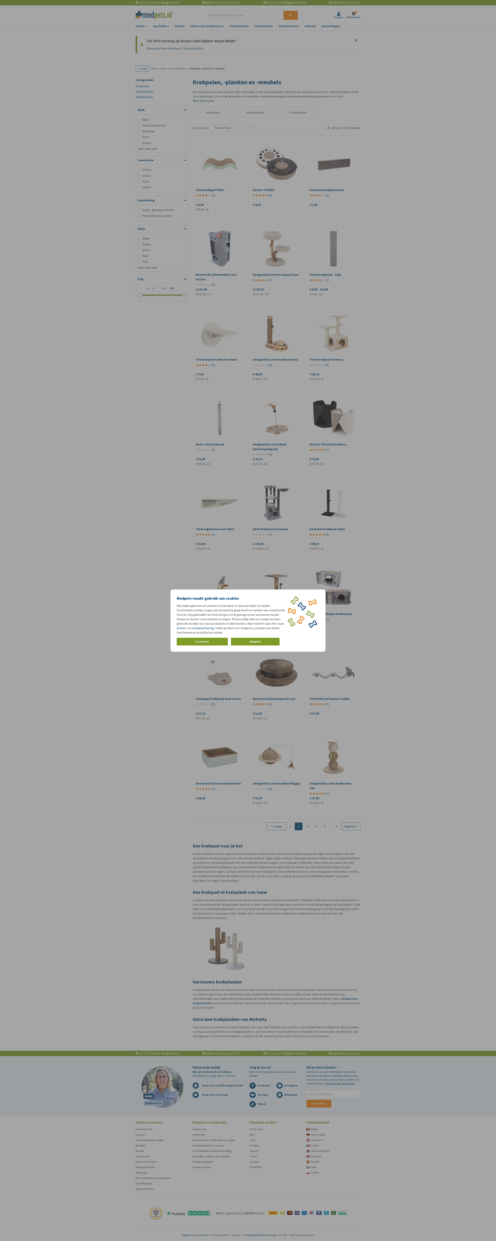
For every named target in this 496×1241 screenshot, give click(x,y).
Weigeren (255, 641)
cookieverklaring (203, 628)
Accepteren (202, 641)
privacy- (182, 628)
